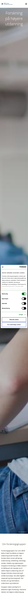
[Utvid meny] (26, 4)
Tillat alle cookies (14, 319)
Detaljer (21, 314)
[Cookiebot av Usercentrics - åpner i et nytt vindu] (19, 267)
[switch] (24, 298)
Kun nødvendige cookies (14, 324)
